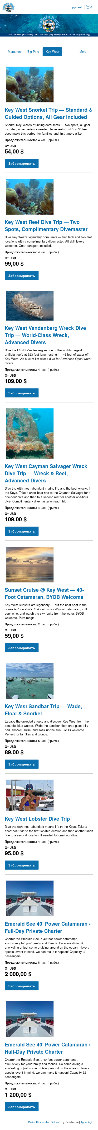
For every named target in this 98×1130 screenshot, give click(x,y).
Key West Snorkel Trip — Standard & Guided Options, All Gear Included (49, 113)
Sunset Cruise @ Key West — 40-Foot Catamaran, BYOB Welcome (44, 593)
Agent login (87, 1122)
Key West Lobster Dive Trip (37, 818)
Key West (52, 51)
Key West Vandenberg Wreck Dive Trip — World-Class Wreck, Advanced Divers (45, 335)
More (83, 51)
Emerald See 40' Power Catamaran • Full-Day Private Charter (48, 927)
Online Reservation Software (44, 1122)
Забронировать (21, 163)
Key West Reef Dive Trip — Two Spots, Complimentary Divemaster (46, 225)
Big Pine (33, 51)
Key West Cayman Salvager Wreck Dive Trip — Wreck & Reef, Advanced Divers (46, 473)
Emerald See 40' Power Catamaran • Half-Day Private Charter (48, 1048)
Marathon (14, 51)
